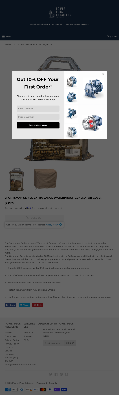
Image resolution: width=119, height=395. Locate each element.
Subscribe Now (38, 125)
